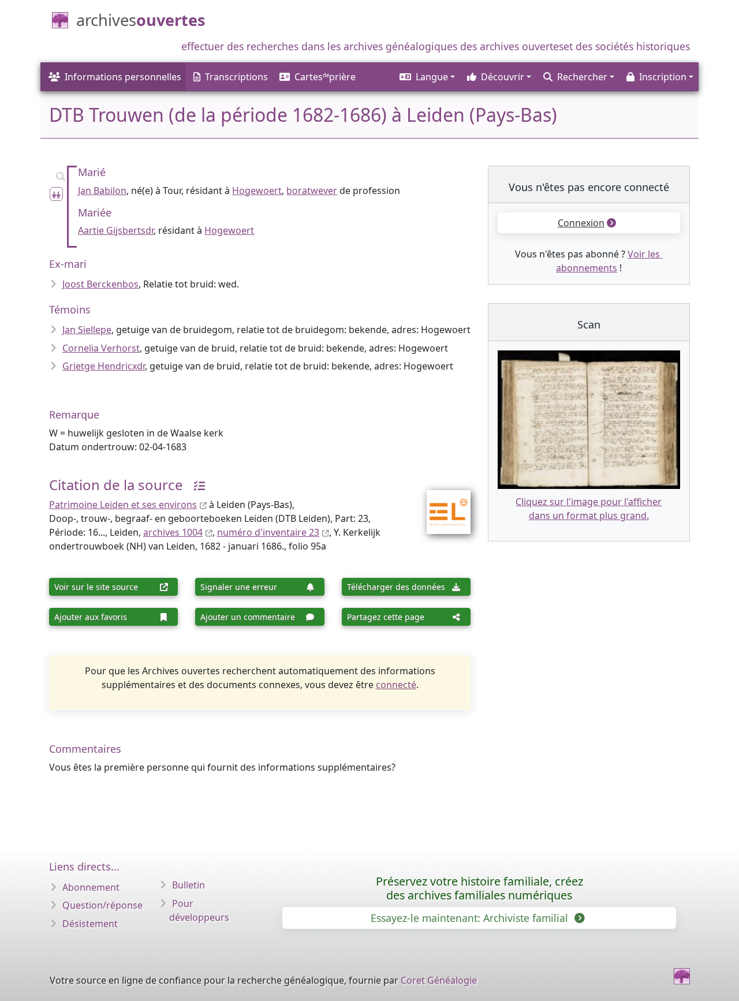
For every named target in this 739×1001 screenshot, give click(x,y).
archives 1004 (173, 532)
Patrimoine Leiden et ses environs (123, 504)
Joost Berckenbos (100, 284)
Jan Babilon (102, 190)
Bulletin (188, 885)
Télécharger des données (396, 586)
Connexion (581, 222)
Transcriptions (236, 76)
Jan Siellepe (86, 329)
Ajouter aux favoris (90, 616)
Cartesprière (325, 76)
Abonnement (91, 887)
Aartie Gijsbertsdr (116, 230)
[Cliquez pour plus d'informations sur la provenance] (195, 484)
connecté (396, 684)
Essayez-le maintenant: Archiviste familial (471, 918)
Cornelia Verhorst (101, 348)
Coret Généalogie (439, 980)
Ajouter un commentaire (247, 616)
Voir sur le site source (96, 586)
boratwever (311, 190)
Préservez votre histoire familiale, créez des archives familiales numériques (479, 888)
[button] (426, 77)
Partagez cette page (385, 616)
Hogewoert (257, 190)
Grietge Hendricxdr (103, 366)
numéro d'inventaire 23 (268, 532)
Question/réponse (102, 905)
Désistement (90, 923)
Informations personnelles (123, 76)
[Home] (682, 976)
